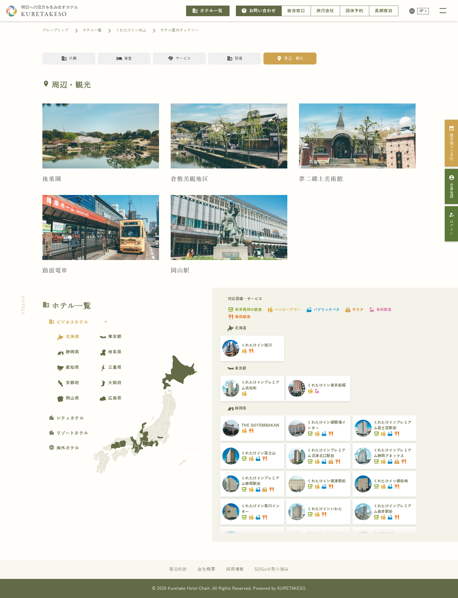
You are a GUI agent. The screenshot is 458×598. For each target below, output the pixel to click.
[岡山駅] (229, 227)
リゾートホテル (68, 433)
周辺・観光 (289, 58)
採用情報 (235, 569)
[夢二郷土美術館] (357, 135)
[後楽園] (100, 135)
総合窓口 (296, 10)
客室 (124, 58)
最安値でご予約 (452, 143)
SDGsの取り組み (271, 569)
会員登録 (452, 186)
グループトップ (55, 30)
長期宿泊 (384, 10)
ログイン (452, 224)
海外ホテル (64, 448)
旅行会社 (325, 10)
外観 (69, 58)
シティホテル (66, 418)
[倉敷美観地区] (229, 135)
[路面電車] (100, 227)
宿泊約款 (178, 569)
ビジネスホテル (79, 322)
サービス (179, 58)
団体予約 (355, 10)
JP (421, 11)
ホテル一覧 (207, 11)
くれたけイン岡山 (131, 30)
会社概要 (206, 569)
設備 (234, 58)
